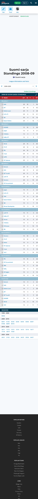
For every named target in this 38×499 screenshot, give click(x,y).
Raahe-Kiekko (7, 121)
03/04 (17, 322)
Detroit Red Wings (19, 466)
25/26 (27, 337)
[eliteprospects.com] (5, 3)
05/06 (27, 322)
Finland (19, 430)
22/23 (12, 337)
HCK (5, 170)
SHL (19, 448)
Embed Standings (30, 91)
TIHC (5, 196)
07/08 (3, 324)
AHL (19, 450)
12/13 (12, 329)
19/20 (12, 331)
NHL (19, 443)
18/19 (8, 331)
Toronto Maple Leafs (19, 476)
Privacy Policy (19, 491)
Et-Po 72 (6, 114)
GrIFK (5, 157)
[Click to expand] (36, 94)
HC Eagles (6, 272)
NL (19, 455)
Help (19, 489)
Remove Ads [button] (24, 16)
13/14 (17, 329)
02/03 (12, 322)
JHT (5, 107)
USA (19, 428)
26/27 (32, 337)
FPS (5, 150)
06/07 (32, 322)
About (19, 486)
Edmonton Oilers (19, 468)
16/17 (32, 329)
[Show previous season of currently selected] (1, 86)
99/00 (3, 316)
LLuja (5, 153)
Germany (19, 432)
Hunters (6, 180)
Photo (19, 494)
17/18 (3, 331)
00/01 (3, 322)
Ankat (5, 242)
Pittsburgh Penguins (19, 473)
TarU (5, 252)
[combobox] (4, 86)
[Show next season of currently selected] (36, 86)
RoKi (5, 104)
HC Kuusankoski (8, 183)
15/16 (27, 329)
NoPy (5, 269)
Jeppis (5, 130)
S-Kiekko (6, 134)
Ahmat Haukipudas (9, 206)
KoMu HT (6, 137)
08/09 (8, 324)
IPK (4, 229)
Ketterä (6, 167)
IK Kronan (6, 226)
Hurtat (5, 219)
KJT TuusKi (7, 173)
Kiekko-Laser (7, 111)
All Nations (19, 435)
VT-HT (5, 147)
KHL (19, 446)
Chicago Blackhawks (19, 464)
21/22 (8, 337)
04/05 (22, 322)
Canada (19, 425)
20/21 (3, 337)
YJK (4, 117)
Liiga (19, 453)
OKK (5, 265)
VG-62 (5, 144)
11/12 (8, 329)
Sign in (25, 3)
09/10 (12, 324)
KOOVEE (6, 127)
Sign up (17, 3)
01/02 (8, 322)
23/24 (17, 337)
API (19, 496)
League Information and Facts (19, 81)
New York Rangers (19, 471)
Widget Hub (19, 484)
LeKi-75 (6, 177)
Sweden (19, 423)
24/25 (22, 337)
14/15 (22, 329)
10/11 (3, 329)
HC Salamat (7, 160)
